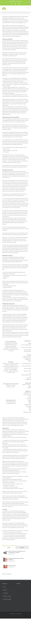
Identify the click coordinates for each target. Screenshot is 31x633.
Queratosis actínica (12, 565)
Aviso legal (5, 593)
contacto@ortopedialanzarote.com (15, 1)
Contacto (5, 590)
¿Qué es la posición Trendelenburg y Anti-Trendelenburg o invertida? (17, 552)
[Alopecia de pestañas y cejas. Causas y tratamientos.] (5, 558)
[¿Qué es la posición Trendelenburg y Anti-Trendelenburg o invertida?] (5, 551)
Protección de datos (7, 599)
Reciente (22, 547)
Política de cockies (7, 596)
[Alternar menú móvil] (28, 8)
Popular (8, 547)
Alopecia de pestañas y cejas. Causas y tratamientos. (16, 559)
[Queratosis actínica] (5, 565)
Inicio (4, 587)
